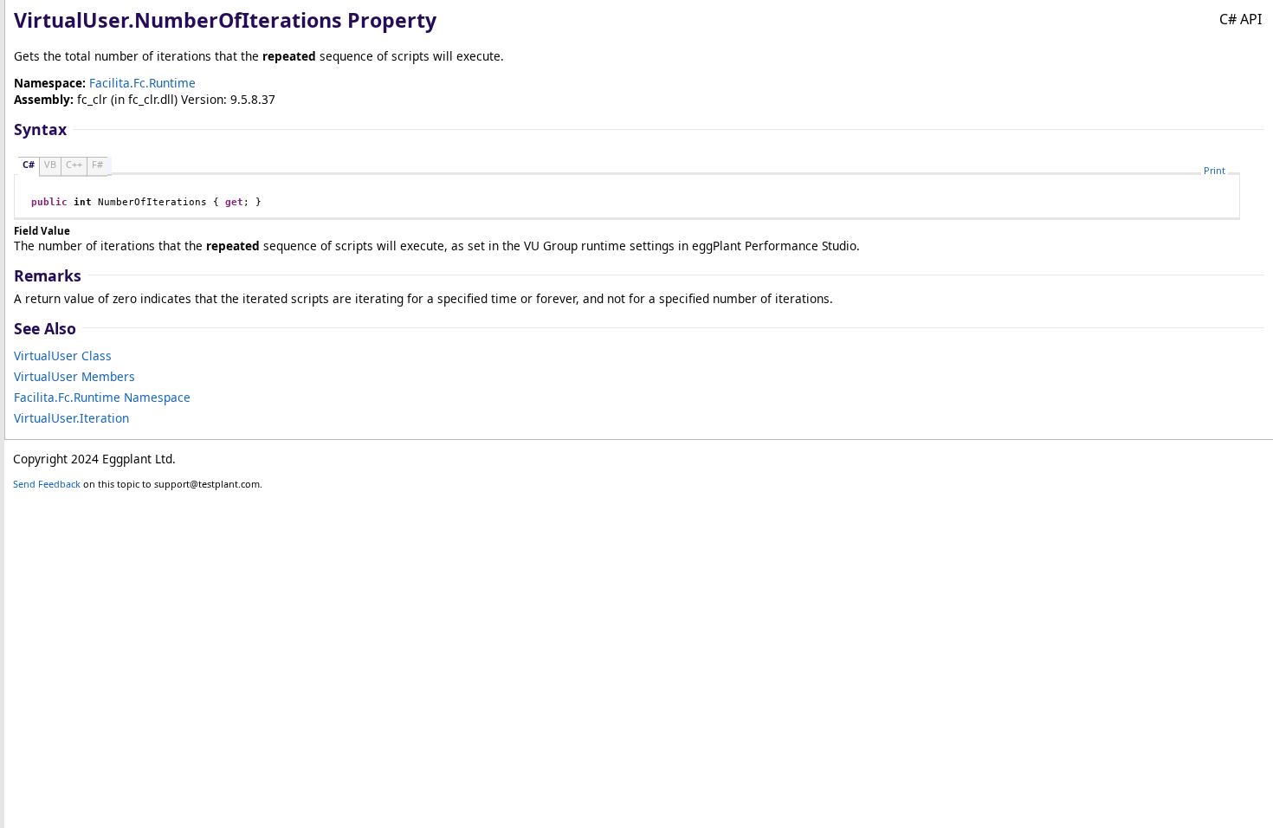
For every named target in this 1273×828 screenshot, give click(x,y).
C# (29, 164)
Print (1214, 170)
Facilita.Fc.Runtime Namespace (102, 397)
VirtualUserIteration (71, 418)
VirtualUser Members (74, 376)
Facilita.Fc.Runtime (142, 82)
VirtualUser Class (63, 355)
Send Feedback (47, 483)
